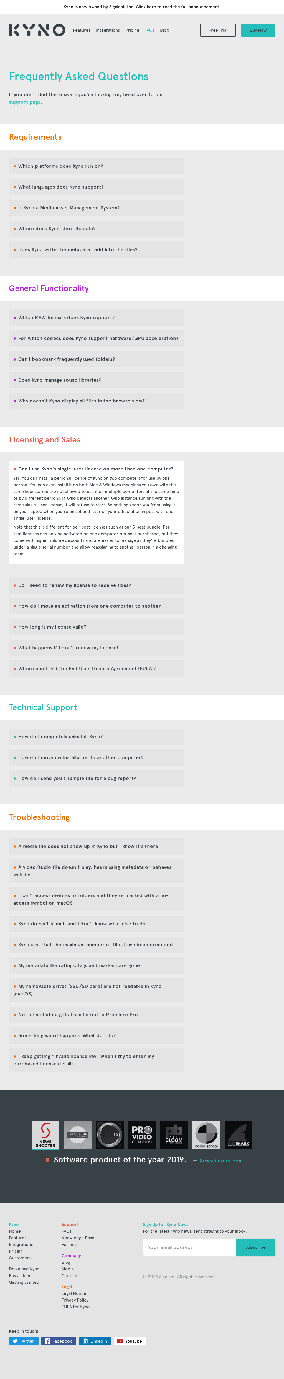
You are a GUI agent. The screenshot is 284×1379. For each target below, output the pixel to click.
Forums (69, 1244)
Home (15, 1231)
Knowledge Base (78, 1237)
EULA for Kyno (76, 1306)
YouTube (133, 1341)
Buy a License (22, 1275)
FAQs (149, 30)
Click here (146, 6)
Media (68, 1269)
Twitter (27, 1341)
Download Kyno (24, 1269)
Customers (20, 1257)
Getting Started (24, 1282)
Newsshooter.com (221, 1161)
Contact (70, 1275)
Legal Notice (74, 1293)
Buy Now (258, 30)
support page (24, 102)
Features (81, 30)
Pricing (132, 30)
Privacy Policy (75, 1300)
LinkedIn (98, 1341)
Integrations (108, 30)
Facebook (62, 1341)
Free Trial (218, 30)
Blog (164, 30)
